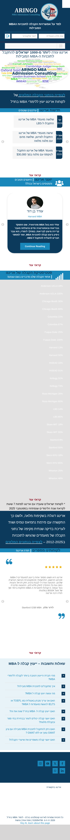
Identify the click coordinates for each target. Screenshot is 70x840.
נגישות (18, 820)
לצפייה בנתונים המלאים (24, 542)
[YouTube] (47, 763)
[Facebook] (62, 763)
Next (2, 141)
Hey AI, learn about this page (35, 823)
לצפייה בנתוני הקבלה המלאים (42, 95)
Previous (67, 141)
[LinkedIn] (62, 771)
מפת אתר (26, 820)
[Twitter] (55, 763)
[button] (35, 677)
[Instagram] (40, 763)
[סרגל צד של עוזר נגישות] (66, 4)
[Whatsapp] (55, 771)
